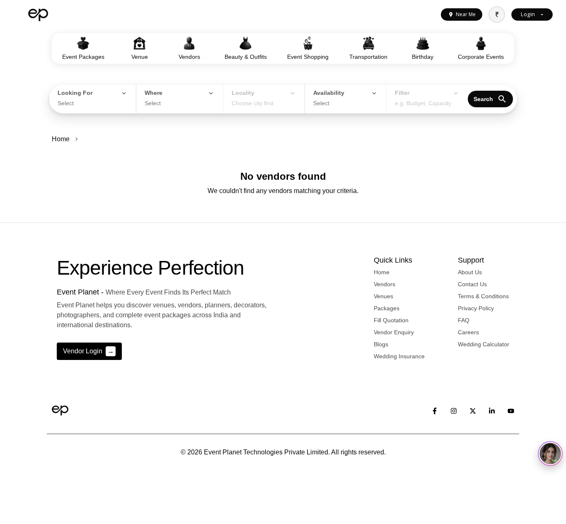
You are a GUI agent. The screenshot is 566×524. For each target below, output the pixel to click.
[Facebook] (434, 410)
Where (153, 92)
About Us (470, 272)
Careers (468, 332)
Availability (328, 92)
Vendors (384, 284)
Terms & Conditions (483, 296)
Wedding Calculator (483, 344)
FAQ (463, 320)
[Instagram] (453, 410)
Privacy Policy (476, 308)
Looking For (75, 92)
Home (61, 138)
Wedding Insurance (399, 356)
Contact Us (472, 284)
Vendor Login (88, 351)
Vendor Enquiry (394, 332)
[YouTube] (511, 410)
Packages (386, 308)
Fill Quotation (391, 320)
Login (528, 14)
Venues (383, 296)
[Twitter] (472, 410)
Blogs (381, 344)
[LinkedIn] (492, 410)
